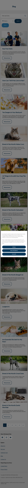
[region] (14, 244)
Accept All (14, 254)
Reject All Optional (14, 250)
